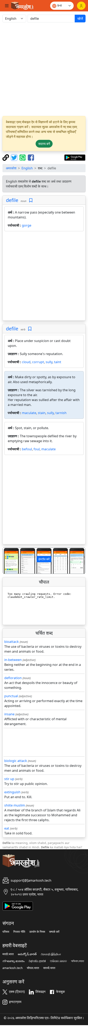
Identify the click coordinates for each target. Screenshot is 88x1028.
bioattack (11, 641)
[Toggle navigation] (6, 5)
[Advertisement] (44, 69)
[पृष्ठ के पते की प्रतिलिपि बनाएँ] (6, 157)
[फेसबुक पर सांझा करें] (31, 157)
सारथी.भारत (49, 968)
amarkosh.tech (12, 968)
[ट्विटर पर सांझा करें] (14, 157)
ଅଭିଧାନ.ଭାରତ (58, 961)
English (27, 168)
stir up (9, 779)
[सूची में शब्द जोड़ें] (30, 200)
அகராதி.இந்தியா (51, 954)
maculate (29, 413)
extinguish (12, 792)
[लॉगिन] (81, 6)
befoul (27, 449)
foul (37, 449)
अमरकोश (11, 168)
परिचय (5, 932)
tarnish (61, 413)
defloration (13, 678)
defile (12, 200)
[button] (9, 561)
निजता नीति (19, 932)
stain (41, 413)
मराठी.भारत (8, 954)
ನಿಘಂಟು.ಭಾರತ (37, 961)
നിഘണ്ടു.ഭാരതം (13, 961)
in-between (13, 660)
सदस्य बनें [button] (44, 143)
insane (9, 714)
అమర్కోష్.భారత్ (27, 954)
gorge (26, 225)
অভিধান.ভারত (77, 961)
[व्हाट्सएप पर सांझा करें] (23, 157)
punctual (11, 696)
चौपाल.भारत (33, 968)
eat (6, 828)
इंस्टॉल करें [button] (44, 559)
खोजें (80, 18)
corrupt (38, 362)
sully (49, 362)
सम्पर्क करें (54, 932)
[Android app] (17, 905)
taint (57, 362)
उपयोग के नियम (37, 932)
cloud (26, 362)
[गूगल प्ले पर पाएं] (75, 157)
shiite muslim (14, 805)
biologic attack (15, 760)
